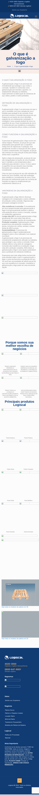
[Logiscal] (19, 15)
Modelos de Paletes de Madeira (15, 725)
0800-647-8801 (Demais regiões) (20, 6)
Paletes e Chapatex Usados (14, 713)
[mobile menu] (36, 16)
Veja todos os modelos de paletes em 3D (15, 607)
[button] (19, 71)
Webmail (7, 738)
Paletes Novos (9, 710)
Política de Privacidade (12, 735)
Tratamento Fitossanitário (13, 722)
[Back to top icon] (19, 780)
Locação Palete (10, 716)
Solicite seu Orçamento (19, 10)
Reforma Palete (10, 719)
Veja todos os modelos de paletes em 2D (15, 638)
